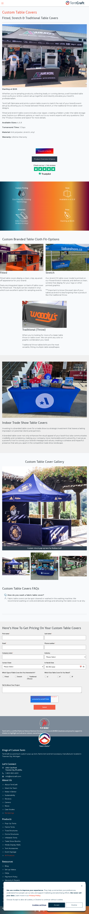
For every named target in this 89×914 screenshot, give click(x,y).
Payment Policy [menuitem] (11, 877)
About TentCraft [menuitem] (11, 785)
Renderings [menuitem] (9, 813)
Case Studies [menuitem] (10, 809)
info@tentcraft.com (13, 776)
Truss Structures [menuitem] (11, 831)
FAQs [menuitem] (7, 873)
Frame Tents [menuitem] (10, 827)
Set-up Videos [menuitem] (10, 870)
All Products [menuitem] (9, 855)
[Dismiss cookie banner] (81, 886)
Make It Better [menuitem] (10, 792)
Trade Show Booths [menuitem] (12, 841)
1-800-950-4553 (11, 773)
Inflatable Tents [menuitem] (11, 838)
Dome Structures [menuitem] (12, 834)
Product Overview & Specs (44, 159)
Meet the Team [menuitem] (11, 788)
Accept (56, 905)
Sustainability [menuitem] (10, 795)
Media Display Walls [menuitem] (12, 845)
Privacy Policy (34, 896)
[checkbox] (23, 678)
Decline (74, 905)
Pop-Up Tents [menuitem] (10, 823)
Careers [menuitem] (8, 802)
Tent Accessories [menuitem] (11, 848)
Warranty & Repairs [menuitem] (12, 880)
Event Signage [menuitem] (10, 852)
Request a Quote (44, 151)
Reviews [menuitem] (8, 799)
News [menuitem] (7, 806)
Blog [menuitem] (7, 866)
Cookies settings (39, 905)
